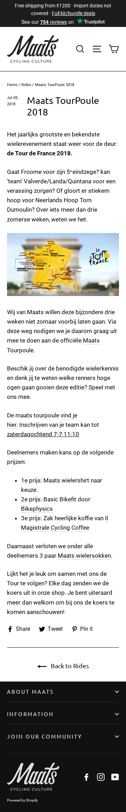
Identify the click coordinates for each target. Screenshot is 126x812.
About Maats (30, 691)
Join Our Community (44, 736)
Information (30, 714)
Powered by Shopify (22, 800)
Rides (26, 85)
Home (12, 85)
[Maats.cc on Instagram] (101, 777)
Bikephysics (37, 508)
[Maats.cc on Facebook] (86, 777)
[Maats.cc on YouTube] (115, 777)
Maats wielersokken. (85, 555)
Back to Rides (69, 665)
